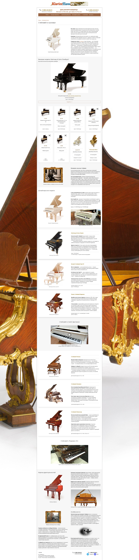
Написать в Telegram (47, 11)
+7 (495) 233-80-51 (93, 10)
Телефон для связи (93, 11)
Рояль (39, 20)
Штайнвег (81, 41)
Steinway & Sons (45, 20)
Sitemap (40, 552)
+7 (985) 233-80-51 (46, 10)
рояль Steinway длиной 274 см (74, 95)
